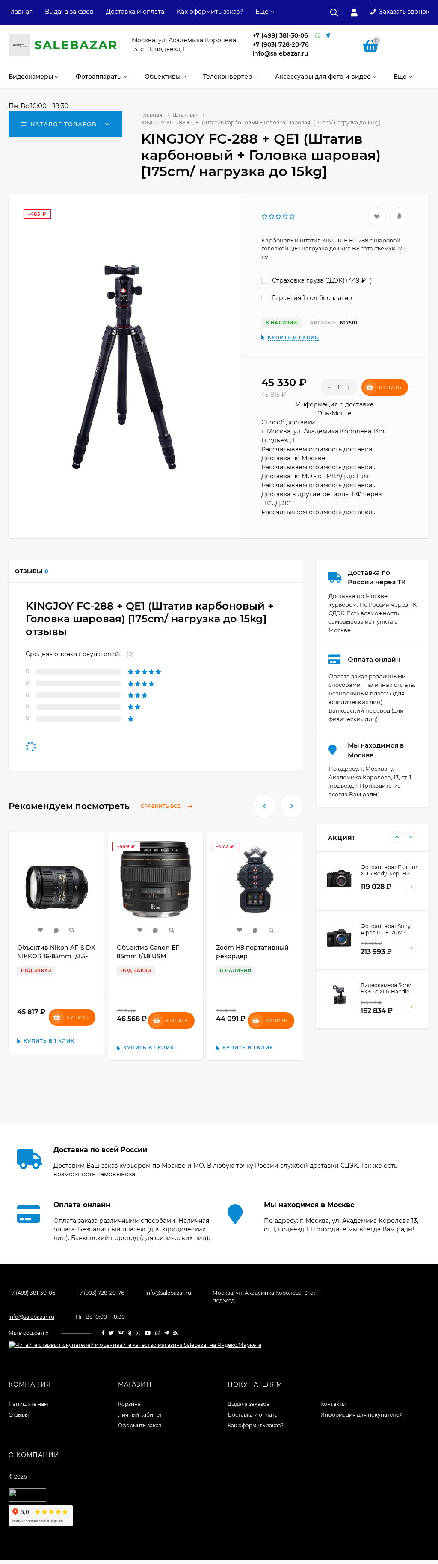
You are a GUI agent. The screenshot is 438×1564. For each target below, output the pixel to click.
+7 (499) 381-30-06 (280, 35)
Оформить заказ (139, 1425)
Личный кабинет (140, 1414)
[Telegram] (327, 35)
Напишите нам (28, 1404)
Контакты (333, 1404)
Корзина (129, 1404)
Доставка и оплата (135, 11)
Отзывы (19, 1414)
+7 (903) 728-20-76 (280, 44)
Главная (20, 11)
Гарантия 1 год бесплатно (311, 298)
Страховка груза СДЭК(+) (321, 280)
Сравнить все (161, 806)
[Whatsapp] (317, 35)
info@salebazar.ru (280, 53)
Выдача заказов (69, 11)
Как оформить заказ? (210, 11)
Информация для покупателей (361, 1414)
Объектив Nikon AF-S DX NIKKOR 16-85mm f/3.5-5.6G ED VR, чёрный (56, 956)
